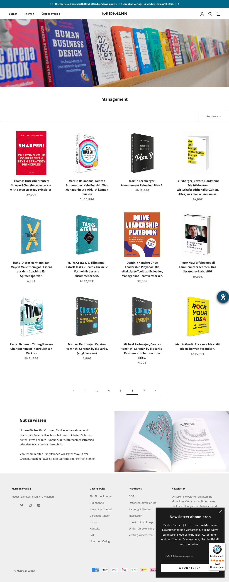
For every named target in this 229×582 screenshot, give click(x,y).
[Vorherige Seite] (73, 391)
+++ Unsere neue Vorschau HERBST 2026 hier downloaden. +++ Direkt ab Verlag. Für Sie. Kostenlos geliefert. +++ (114, 4)
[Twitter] (21, 505)
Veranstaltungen (100, 515)
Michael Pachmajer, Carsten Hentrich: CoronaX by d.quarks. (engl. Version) (87, 349)
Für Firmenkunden (101, 496)
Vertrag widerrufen (141, 534)
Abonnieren (190, 568)
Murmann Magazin (101, 509)
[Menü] (223, 545)
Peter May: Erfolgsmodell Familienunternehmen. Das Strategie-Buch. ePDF (197, 267)
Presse (94, 522)
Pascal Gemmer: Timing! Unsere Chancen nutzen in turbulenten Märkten (31, 349)
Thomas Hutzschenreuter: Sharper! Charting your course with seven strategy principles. (31, 185)
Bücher (13, 13)
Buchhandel (97, 502)
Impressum (135, 515)
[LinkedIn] (38, 505)
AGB (132, 496)
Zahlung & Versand (140, 509)
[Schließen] (220, 511)
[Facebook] (13, 505)
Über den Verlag (51, 13)
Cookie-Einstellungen (142, 522)
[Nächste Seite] (155, 391)
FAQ (92, 534)
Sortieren (212, 116)
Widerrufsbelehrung (141, 528)
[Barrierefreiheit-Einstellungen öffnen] (223, 297)
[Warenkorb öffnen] (218, 14)
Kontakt (95, 528)
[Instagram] (30, 505)
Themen (29, 13)
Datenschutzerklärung (142, 502)
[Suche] (210, 14)
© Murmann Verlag (24, 571)
